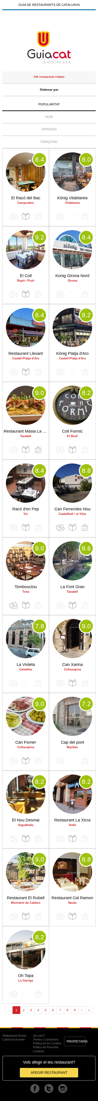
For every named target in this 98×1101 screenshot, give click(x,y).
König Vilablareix (72, 198)
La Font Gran (72, 587)
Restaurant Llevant (25, 353)
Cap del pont (72, 742)
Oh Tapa (26, 975)
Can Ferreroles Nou (72, 509)
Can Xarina (72, 664)
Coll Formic (72, 431)
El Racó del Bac (25, 198)
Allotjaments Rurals (14, 1035)
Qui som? (39, 1035)
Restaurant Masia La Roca (26, 431)
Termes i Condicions (45, 1039)
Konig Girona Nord (72, 275)
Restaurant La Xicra (72, 820)
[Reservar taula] (38, 450)
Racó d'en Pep (25, 509)
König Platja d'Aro (72, 353)
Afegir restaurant (49, 1072)
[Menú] (25, 216)
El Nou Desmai (25, 820)
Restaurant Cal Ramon (72, 898)
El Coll (26, 275)
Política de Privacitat (45, 1047)
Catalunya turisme (13, 1039)
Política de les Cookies (47, 1043)
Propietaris (76, 1041)
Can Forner (25, 742)
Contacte (38, 1051)
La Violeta (26, 664)
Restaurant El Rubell (25, 898)
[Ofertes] (60, 527)
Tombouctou (26, 587)
